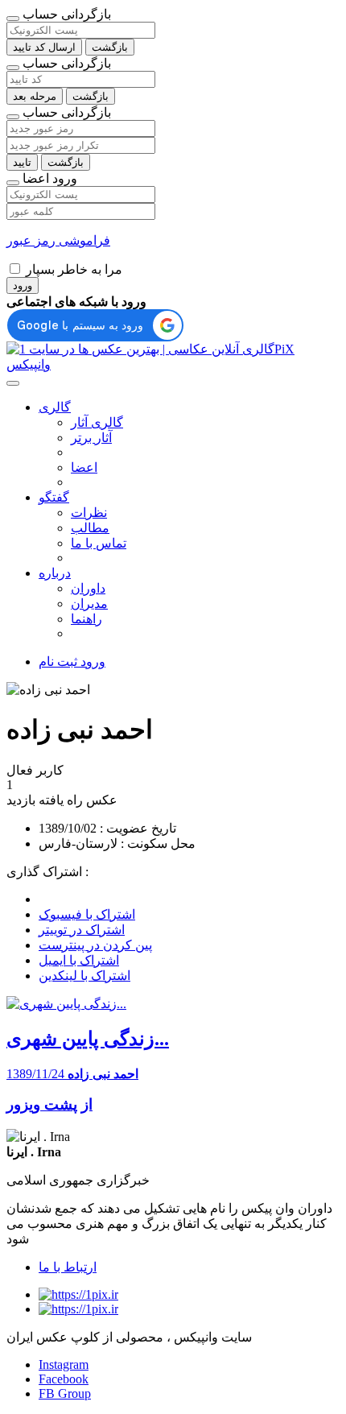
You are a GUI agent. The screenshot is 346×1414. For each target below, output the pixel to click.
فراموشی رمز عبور (58, 240)
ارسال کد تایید (44, 47)
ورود (22, 285)
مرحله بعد (34, 96)
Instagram (64, 1364)
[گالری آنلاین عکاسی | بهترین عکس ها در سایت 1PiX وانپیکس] (173, 364)
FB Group (65, 1393)
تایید (22, 162)
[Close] (12, 18)
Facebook (64, 1379)
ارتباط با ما (68, 1267)
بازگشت (110, 47)
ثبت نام (58, 661)
